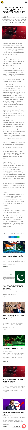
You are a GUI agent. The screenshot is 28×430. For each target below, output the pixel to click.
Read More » (5, 266)
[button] (26, 2)
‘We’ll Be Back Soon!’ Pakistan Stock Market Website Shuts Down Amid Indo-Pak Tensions (14, 286)
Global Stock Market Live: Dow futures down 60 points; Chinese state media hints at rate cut (13, 317)
